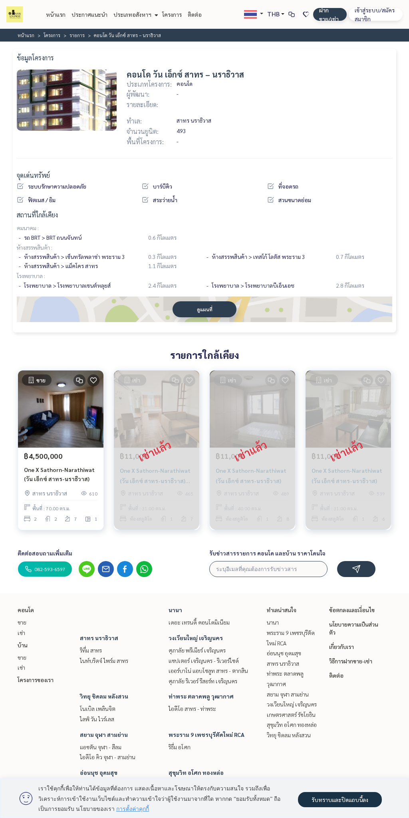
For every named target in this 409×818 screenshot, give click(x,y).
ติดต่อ (195, 14)
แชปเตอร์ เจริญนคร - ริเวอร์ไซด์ (204, 660)
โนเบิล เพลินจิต (97, 708)
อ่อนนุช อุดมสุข (98, 772)
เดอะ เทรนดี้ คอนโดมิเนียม (199, 622)
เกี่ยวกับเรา (341, 646)
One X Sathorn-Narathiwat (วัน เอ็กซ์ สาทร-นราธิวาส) (59, 474)
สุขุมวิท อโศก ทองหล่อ (196, 772)
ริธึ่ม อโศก (180, 746)
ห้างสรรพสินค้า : (34, 247)
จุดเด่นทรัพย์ (33, 175)
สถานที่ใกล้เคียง (37, 215)
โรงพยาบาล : (31, 275)
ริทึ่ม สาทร (91, 650)
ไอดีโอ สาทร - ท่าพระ (192, 708)
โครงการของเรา (36, 679)
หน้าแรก (56, 14)
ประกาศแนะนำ (89, 14)
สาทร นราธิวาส (99, 637)
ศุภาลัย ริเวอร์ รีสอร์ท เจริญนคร (203, 681)
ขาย (22, 622)
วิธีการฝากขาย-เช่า (350, 661)
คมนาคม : (28, 227)
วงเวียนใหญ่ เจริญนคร (196, 637)
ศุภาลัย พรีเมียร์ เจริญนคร (197, 650)
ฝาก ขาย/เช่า (329, 14)
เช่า (21, 632)
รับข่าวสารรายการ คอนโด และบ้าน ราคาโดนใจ (267, 553)
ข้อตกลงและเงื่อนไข (352, 609)
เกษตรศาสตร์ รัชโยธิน (291, 714)
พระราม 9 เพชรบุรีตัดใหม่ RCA (206, 734)
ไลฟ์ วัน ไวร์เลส (97, 718)
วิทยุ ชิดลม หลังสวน (104, 696)
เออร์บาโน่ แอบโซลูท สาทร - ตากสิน (208, 670)
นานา (175, 609)
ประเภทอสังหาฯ (133, 14)
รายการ (77, 35)
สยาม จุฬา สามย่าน (104, 734)
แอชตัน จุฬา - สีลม (100, 746)
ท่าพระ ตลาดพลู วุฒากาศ (201, 696)
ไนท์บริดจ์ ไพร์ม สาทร (104, 660)
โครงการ (172, 14)
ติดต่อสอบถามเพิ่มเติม (45, 553)
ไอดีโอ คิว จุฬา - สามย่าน (107, 756)
